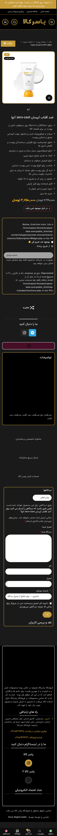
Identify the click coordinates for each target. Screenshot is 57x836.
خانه (50, 42)
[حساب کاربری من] (5, 22)
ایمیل (49, 578)
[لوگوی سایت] (34, 22)
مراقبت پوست (41, 42)
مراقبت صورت (28, 42)
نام (50, 566)
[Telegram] (32, 332)
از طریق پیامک (43, 246)
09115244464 (21, 737)
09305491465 (17, 731)
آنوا (28, 109)
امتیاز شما (47, 527)
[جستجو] (14, 22)
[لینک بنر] (28, 4)
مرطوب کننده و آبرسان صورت (41, 44)
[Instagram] (24, 332)
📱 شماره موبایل (44, 591)
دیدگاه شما (46, 532)
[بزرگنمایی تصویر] (49, 98)
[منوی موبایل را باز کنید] (51, 22)
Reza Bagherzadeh (17, 817)
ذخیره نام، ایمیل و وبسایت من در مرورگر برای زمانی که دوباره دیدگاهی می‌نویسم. (29, 605)
